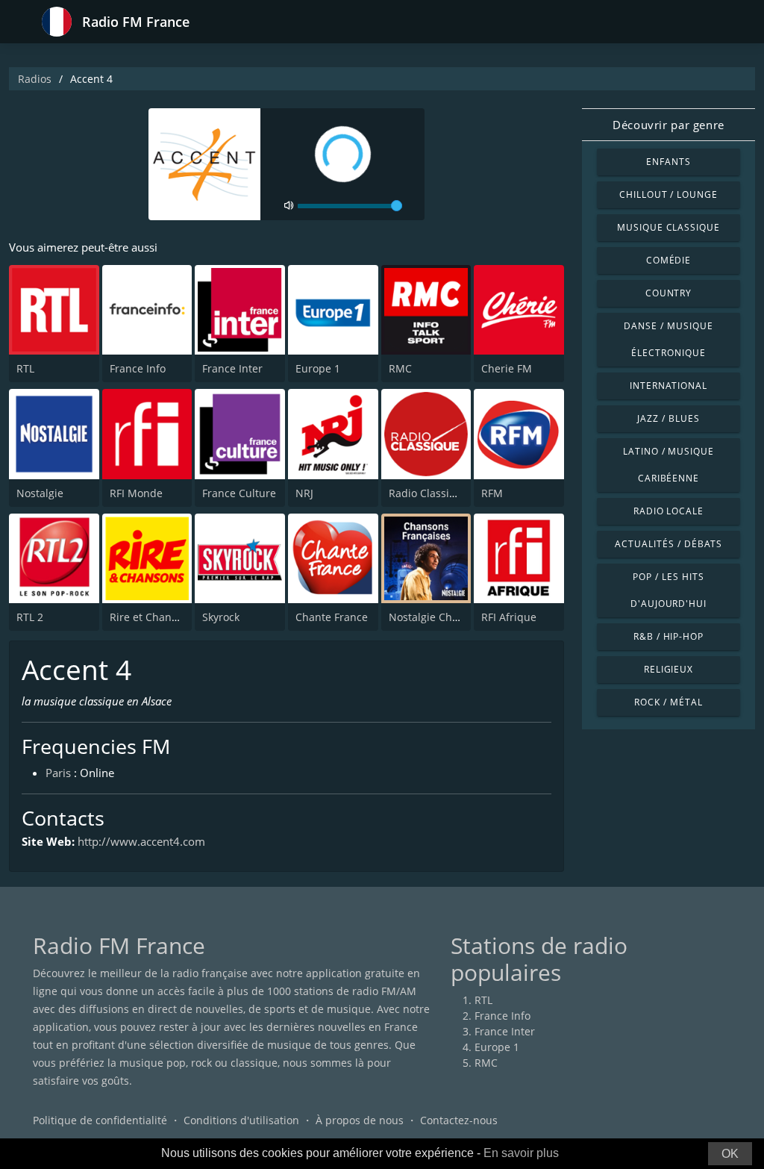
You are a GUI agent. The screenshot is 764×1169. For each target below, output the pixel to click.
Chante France (331, 617)
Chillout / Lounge (668, 194)
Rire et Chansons (152, 617)
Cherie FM (506, 368)
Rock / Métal (668, 702)
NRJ (304, 493)
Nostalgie (39, 493)
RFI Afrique (508, 617)
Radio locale (668, 511)
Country (668, 293)
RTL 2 (29, 617)
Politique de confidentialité (100, 1120)
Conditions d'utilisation (241, 1120)
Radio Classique (429, 493)
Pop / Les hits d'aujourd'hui (668, 590)
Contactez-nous (459, 1120)
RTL (25, 368)
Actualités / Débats (668, 543)
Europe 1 (317, 368)
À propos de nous (360, 1120)
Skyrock (220, 617)
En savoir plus (521, 1153)
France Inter (232, 368)
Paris (58, 772)
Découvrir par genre (668, 124)
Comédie (669, 260)
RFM (492, 493)
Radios (34, 79)
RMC (400, 368)
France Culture (239, 493)
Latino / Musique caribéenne (668, 464)
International (668, 385)
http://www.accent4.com (141, 841)
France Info (138, 368)
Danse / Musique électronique (668, 339)
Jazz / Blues (668, 418)
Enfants (668, 161)
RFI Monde (136, 493)
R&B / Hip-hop (668, 636)
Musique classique (668, 227)
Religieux (669, 669)
